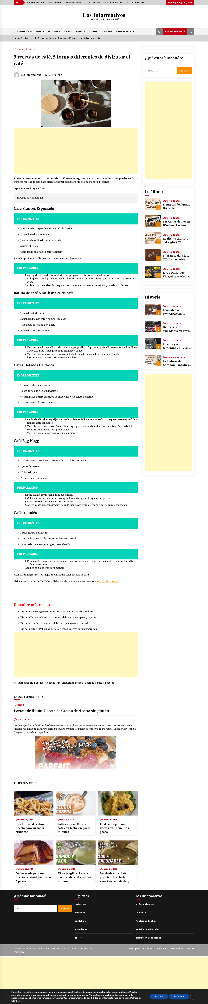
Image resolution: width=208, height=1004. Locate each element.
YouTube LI (80, 920)
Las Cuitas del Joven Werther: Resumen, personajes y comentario (176, 223)
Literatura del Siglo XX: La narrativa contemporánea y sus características (176, 257)
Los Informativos (104, 15)
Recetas (30, 49)
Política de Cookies (146, 920)
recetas (109, 682)
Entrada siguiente (26, 696)
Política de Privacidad (147, 929)
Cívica (67, 31)
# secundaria (55, 2)
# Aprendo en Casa (74, 2)
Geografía (79, 31)
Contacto (141, 912)
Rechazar (179, 996)
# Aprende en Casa (35, 2)
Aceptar (159, 996)
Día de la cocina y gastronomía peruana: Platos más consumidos (56, 611)
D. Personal (54, 31)
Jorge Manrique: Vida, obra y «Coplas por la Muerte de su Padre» (177, 274)
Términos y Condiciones (148, 937)
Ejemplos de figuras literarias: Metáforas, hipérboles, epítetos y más (176, 206)
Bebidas (19, 49)
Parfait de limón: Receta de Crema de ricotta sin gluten (61, 711)
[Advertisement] (76, 151)
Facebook (80, 912)
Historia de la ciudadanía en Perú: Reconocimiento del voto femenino (176, 329)
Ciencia (93, 31)
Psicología (106, 31)
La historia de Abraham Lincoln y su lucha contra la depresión (176, 363)
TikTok (78, 937)
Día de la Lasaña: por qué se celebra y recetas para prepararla (54, 623)
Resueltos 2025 (24, 31)
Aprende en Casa (125, 31)
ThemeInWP (20, 951)
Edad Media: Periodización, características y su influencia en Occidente (176, 312)
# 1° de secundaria (135, 2)
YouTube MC (81, 929)
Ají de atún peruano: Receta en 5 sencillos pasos (114, 828)
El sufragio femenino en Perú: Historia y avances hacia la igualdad (175, 346)
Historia (40, 31)
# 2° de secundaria (113, 2)
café (99, 682)
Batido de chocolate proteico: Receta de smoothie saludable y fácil (114, 877)
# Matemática (93, 2)
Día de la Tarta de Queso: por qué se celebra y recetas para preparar (58, 617)
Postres (19, 704)
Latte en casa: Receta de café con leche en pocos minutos (74, 828)
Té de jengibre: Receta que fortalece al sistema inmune (74, 877)
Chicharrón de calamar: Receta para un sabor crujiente (32, 828)
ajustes (84, 995)
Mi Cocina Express (145, 904)
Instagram (80, 904)
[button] (159, 31)
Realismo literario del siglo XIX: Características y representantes (175, 240)
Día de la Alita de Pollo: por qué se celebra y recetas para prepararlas (58, 629)
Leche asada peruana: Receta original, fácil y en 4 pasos (33, 877)
